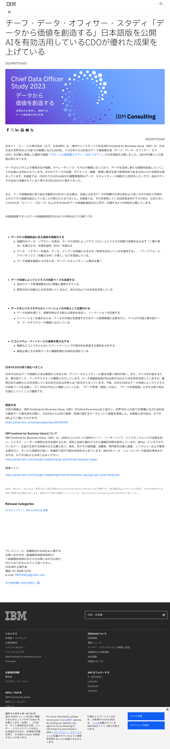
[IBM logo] (12, 4)
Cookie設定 (65, 720)
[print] (21, 129)
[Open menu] (9, 12)
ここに (95, 723)
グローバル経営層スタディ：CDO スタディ (76, 155)
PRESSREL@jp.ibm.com (30, 575)
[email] (26, 129)
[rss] (31, 129)
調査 (45, 510)
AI (6, 510)
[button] (167, 709)
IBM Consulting (34, 510)
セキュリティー (17, 510)
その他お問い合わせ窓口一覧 (22, 583)
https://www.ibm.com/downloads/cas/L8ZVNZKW (36, 422)
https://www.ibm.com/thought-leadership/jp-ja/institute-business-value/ (51, 460)
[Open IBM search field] (161, 4)
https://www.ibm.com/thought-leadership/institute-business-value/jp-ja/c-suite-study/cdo (62, 475)
